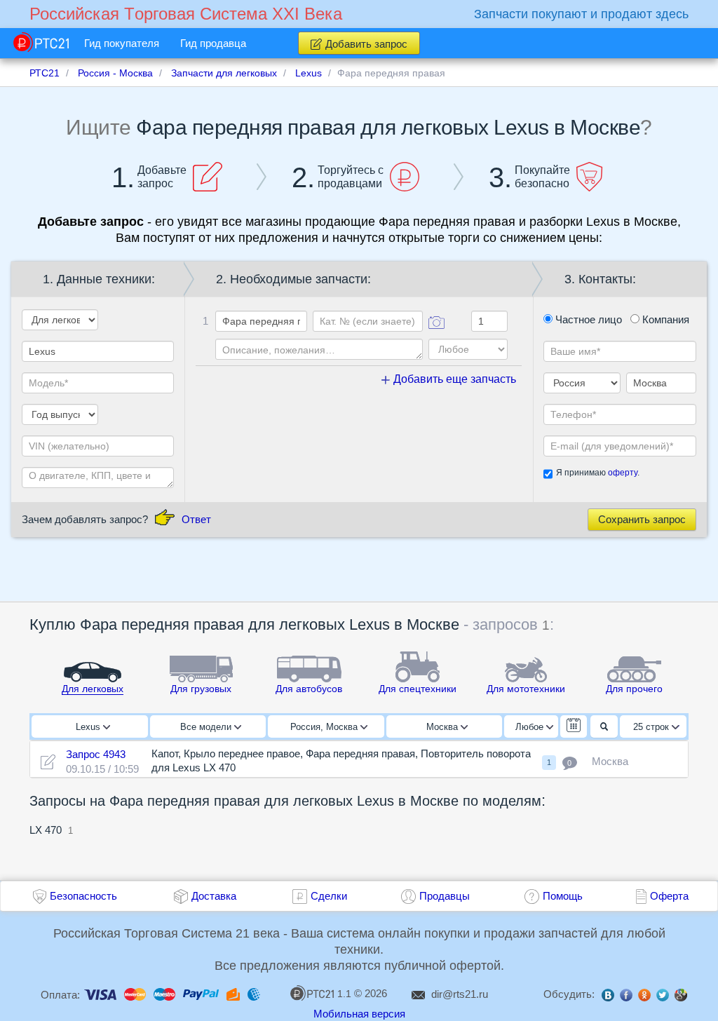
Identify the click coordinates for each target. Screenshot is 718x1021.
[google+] (681, 996)
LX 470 (45, 830)
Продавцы (444, 896)
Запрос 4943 (96, 754)
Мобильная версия (359, 1014)
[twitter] (662, 996)
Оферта (669, 896)
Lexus (89, 727)
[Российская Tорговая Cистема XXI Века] (41, 42)
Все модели (207, 727)
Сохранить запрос (642, 519)
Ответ (196, 519)
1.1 (344, 993)
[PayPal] (201, 993)
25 (651, 727)
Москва (443, 727)
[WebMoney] (254, 993)
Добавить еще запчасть (453, 379)
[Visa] (100, 993)
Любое (530, 727)
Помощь (563, 896)
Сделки (329, 896)
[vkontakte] (608, 996)
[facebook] (626, 996)
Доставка (213, 896)
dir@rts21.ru (459, 994)
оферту (622, 473)
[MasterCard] (135, 993)
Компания (664, 319)
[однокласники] (644, 996)
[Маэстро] (164, 993)
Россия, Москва (325, 727)
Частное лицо (587, 319)
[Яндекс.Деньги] (233, 993)
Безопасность (83, 896)
